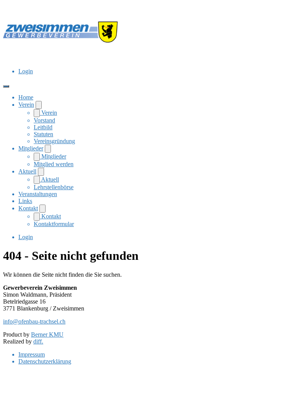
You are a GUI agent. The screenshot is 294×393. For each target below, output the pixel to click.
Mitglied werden (54, 164)
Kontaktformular (54, 224)
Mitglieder (30, 148)
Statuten (43, 134)
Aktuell (27, 171)
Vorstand (44, 120)
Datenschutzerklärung (44, 361)
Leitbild (43, 127)
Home (25, 97)
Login (25, 71)
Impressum (31, 354)
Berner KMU (47, 334)
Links (25, 201)
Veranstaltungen (37, 194)
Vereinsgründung (54, 141)
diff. (38, 341)
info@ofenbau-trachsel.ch (34, 321)
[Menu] (6, 86)
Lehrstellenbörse (54, 187)
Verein (26, 104)
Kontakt (28, 208)
